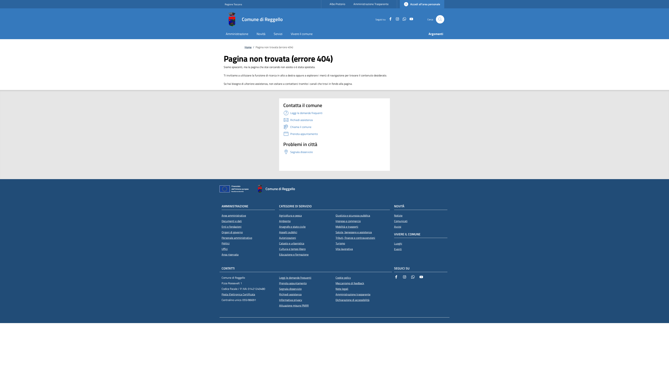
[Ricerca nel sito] (440, 19)
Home (248, 47)
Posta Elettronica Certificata (238, 294)
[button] (422, 4)
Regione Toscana (233, 4)
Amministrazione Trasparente (371, 4)
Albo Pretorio (337, 4)
